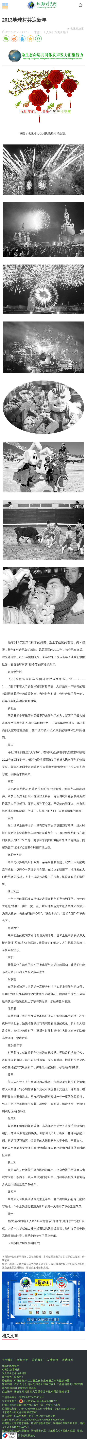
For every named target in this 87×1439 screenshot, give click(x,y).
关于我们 (7, 1359)
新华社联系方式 (26, 1435)
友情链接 (52, 1359)
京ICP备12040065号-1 (31, 1397)
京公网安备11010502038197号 (40, 1401)
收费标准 (67, 1359)
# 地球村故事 (75, 28)
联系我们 (37, 1359)
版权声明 (22, 1359)
